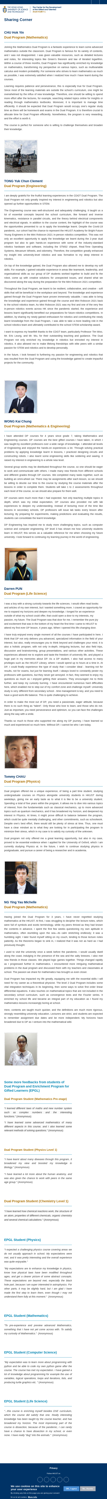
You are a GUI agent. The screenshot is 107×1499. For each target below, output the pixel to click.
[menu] (103, 9)
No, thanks (87, 1489)
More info (32, 1497)
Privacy (54, 1468)
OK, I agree (71, 1489)
